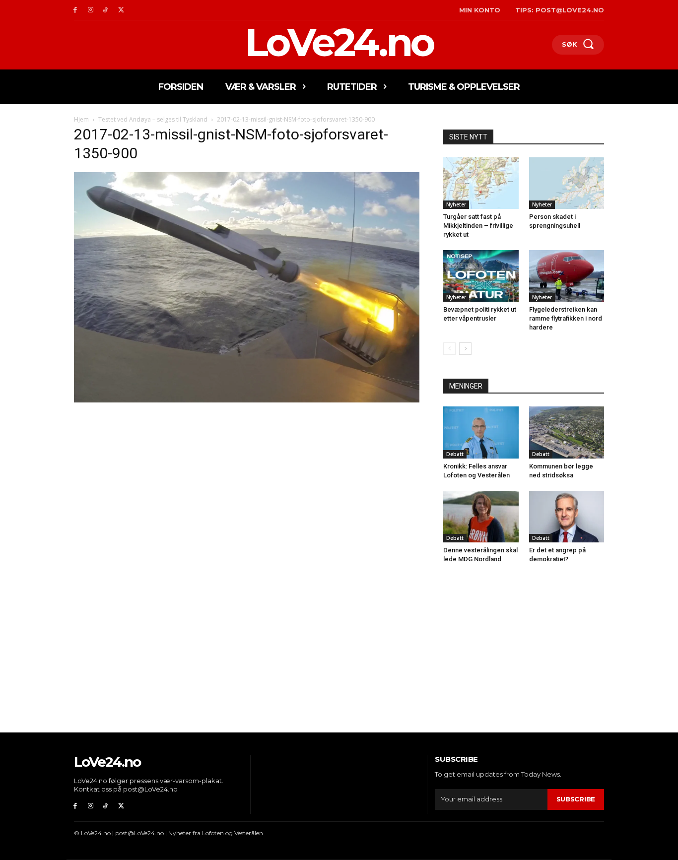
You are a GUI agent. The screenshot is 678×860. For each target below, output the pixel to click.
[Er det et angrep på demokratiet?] (567, 516)
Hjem (81, 119)
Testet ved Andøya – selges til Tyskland (152, 119)
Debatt (455, 454)
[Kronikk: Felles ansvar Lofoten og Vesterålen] (481, 432)
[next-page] (465, 348)
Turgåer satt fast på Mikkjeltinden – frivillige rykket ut (478, 225)
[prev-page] (449, 348)
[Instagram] (90, 10)
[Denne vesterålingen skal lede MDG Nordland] (481, 516)
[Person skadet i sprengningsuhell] (567, 183)
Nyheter (456, 204)
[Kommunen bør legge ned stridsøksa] (567, 432)
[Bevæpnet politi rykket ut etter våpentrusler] (481, 276)
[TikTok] (106, 10)
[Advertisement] (246, 478)
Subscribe (575, 799)
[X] (121, 10)
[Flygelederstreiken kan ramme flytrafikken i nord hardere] (567, 276)
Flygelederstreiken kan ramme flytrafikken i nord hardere (565, 318)
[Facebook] (75, 10)
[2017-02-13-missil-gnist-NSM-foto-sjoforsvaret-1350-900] (246, 400)
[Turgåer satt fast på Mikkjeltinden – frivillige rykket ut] (481, 183)
